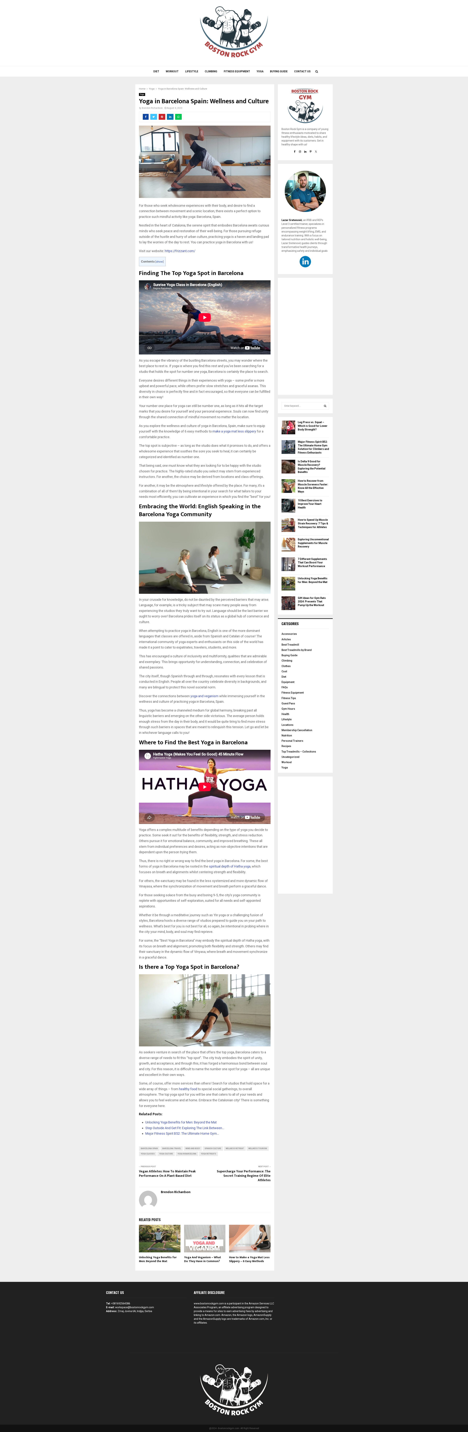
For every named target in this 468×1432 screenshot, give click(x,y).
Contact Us (302, 71)
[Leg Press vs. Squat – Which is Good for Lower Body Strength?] (288, 428)
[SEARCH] (325, 406)
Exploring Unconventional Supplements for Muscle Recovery (313, 543)
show (159, 261)
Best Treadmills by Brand (297, 650)
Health (285, 714)
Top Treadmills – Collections (299, 751)
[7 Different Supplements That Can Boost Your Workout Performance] (288, 564)
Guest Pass (288, 703)
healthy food (188, 1089)
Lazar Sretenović (292, 220)
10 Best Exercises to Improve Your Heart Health (310, 504)
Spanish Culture (213, 1148)
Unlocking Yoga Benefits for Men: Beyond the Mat (158, 1259)
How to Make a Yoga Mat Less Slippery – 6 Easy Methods (249, 1259)
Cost (284, 671)
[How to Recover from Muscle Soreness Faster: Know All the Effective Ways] (288, 486)
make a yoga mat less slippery (234, 431)
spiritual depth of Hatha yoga (229, 866)
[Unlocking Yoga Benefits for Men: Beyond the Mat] (288, 584)
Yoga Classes (148, 1154)
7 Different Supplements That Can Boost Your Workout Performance (312, 563)
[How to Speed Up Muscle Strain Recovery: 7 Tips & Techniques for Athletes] (288, 525)
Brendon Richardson (152, 108)
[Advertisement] (305, 336)
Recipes (286, 746)
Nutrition (287, 735)
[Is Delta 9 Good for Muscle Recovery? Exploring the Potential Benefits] (288, 467)
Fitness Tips (289, 698)
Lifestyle (191, 71)
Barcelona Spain (149, 1148)
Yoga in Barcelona (187, 1154)
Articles (286, 639)
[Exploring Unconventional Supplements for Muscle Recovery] (288, 545)
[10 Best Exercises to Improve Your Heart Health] (288, 506)
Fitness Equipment (237, 71)
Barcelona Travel (171, 1148)
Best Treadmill (290, 644)
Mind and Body (193, 1148)
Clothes (286, 666)
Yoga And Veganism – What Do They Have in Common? (202, 1259)
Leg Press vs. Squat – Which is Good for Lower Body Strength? (312, 426)
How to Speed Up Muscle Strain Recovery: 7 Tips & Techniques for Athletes (313, 523)
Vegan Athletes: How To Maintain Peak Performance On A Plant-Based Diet (167, 1174)
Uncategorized (290, 756)
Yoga (260, 71)
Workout (172, 71)
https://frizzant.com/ (180, 251)
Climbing (211, 71)
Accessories (289, 633)
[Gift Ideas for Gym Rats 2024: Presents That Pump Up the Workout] (288, 603)
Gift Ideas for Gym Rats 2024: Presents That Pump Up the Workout (312, 602)
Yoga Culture (166, 1154)
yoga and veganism (204, 696)
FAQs (285, 687)
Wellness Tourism (257, 1148)
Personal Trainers (292, 740)
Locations (287, 724)
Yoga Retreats (208, 1154)
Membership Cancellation (297, 730)
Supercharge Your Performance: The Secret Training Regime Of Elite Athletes (244, 1176)
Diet (156, 71)
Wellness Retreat (235, 1148)
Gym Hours (288, 708)
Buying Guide (279, 71)
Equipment (288, 682)
